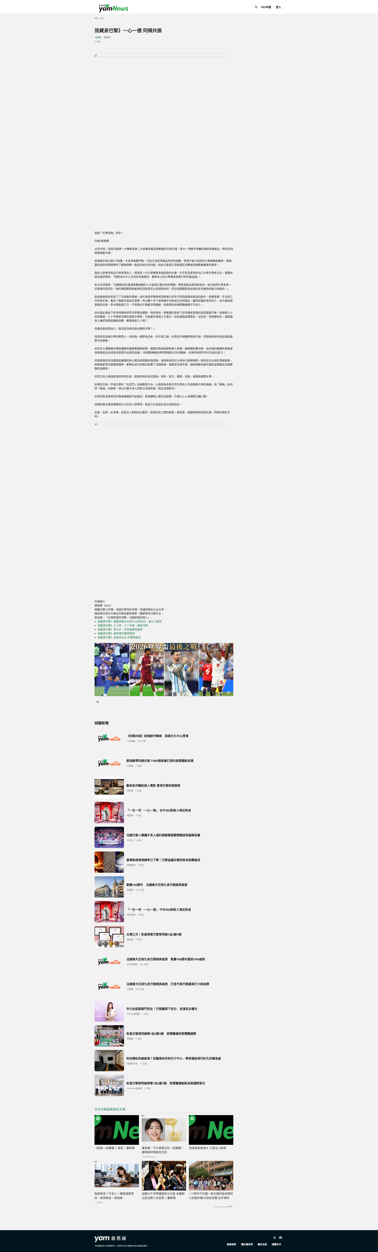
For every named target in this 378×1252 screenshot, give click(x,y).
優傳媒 (98, 37)
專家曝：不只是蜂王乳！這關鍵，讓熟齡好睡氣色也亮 (163, 1150)
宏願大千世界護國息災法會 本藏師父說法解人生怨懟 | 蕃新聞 (163, 1196)
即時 (102, 18)
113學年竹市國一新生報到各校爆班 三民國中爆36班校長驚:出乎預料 (211, 1196)
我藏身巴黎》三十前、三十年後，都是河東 (122, 625)
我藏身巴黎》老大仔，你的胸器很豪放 (120, 629)
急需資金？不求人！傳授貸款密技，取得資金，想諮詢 (114, 1196)
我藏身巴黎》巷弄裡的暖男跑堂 (116, 633)
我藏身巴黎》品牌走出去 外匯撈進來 (119, 637)
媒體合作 (276, 1244)
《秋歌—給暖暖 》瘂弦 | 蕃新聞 (114, 1148)
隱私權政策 (247, 1244)
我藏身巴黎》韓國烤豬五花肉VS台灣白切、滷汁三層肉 (129, 621)
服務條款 (231, 1244)
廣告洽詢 (262, 1244)
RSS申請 (266, 7)
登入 (278, 7)
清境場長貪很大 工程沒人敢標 (207, 1148)
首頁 (96, 18)
